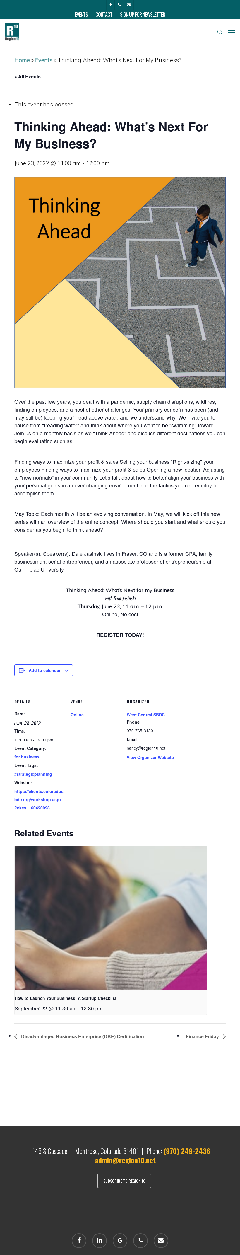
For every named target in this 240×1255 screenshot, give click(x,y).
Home (22, 60)
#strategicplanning (33, 774)
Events (43, 60)
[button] (231, 32)
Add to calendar (45, 670)
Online (77, 714)
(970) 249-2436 (187, 1150)
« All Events (27, 76)
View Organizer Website (150, 757)
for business (27, 757)
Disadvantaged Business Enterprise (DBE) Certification (82, 1036)
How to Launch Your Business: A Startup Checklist (65, 998)
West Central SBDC (146, 714)
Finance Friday (203, 1036)
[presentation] (111, 918)
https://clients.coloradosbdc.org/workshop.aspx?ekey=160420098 (39, 799)
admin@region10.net (125, 1160)
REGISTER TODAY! (120, 635)
